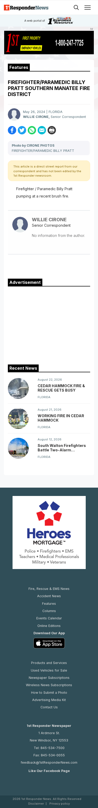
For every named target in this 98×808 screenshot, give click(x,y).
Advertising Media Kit (49, 700)
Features (49, 604)
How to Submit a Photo (49, 693)
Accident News (49, 596)
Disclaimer (36, 803)
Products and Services (49, 663)
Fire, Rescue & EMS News (49, 589)
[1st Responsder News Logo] (26, 7)
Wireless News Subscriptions (49, 685)
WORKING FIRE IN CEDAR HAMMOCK (61, 418)
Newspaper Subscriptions (49, 678)
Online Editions (49, 626)
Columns (49, 611)
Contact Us (49, 707)
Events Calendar (49, 618)
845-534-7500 (53, 748)
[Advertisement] (49, 324)
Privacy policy (59, 803)
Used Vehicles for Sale (49, 670)
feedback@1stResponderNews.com (49, 762)
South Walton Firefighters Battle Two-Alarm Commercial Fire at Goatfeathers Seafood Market (62, 447)
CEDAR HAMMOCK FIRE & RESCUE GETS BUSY (61, 388)
